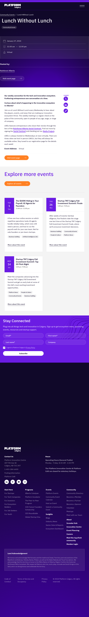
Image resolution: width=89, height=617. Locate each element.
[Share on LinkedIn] (66, 105)
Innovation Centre (74, 527)
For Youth (8, 514)
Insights (49, 514)
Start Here (8, 490)
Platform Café (9, 476)
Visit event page (9, 78)
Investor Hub (72, 523)
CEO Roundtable (31, 513)
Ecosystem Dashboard (54, 529)
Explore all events (14, 184)
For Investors (9, 500)
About (69, 520)
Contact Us (8, 456)
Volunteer (70, 508)
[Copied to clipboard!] (66, 111)
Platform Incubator (32, 497)
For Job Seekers (10, 510)
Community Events (7, 15)
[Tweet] (66, 99)
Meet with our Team (74, 515)
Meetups (70, 511)
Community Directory (75, 493)
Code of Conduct (7, 580)
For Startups (9, 493)
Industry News (51, 521)
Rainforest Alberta (7, 71)
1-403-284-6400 (11, 469)
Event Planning (73, 530)
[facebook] (13, 482)
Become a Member (74, 497)
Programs (29, 490)
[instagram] (25, 482)
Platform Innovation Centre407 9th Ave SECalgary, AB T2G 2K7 (15, 463)
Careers (70, 534)
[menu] (82, 6)
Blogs (48, 518)
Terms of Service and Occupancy (25, 580)
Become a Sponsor (74, 504)
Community (71, 490)
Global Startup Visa (32, 517)
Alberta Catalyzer (32, 493)
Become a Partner (74, 500)
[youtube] (19, 482)
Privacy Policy (30, 348)
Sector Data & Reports (54, 525)
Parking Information (12, 473)
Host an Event (51, 503)
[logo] (12, 6)
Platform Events (52, 493)
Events (48, 490)
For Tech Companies (12, 497)
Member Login (72, 544)
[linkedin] (6, 482)
